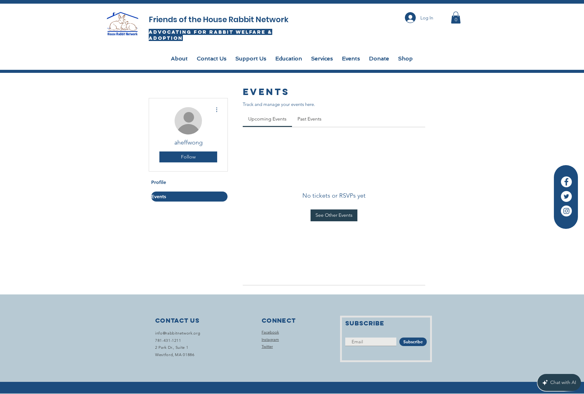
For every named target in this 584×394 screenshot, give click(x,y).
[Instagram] (566, 210)
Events (158, 196)
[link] (267, 119)
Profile (158, 182)
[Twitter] (566, 196)
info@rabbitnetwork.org (177, 333)
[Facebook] (566, 181)
